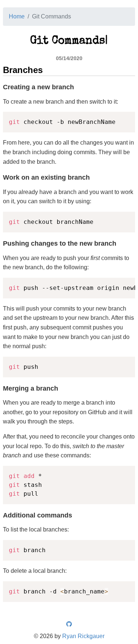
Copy (125, 118)
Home (17, 16)
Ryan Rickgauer (83, 636)
